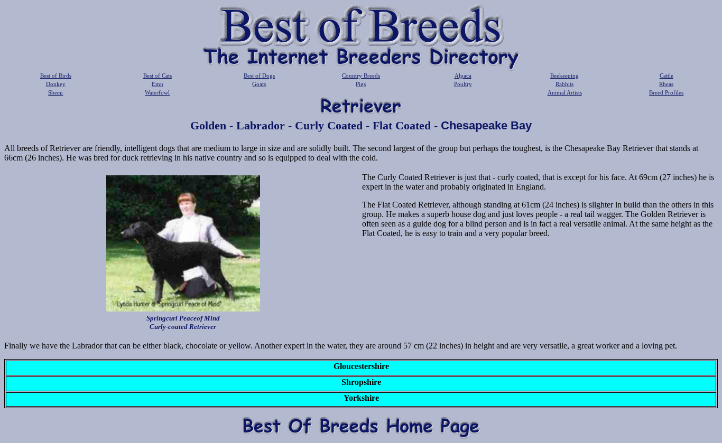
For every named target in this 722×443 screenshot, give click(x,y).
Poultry (463, 84)
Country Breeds (361, 75)
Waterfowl (157, 92)
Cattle (666, 75)
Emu (157, 84)
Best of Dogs (259, 75)
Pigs (361, 84)
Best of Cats (157, 75)
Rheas (666, 84)
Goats (259, 84)
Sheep (55, 92)
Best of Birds (55, 75)
